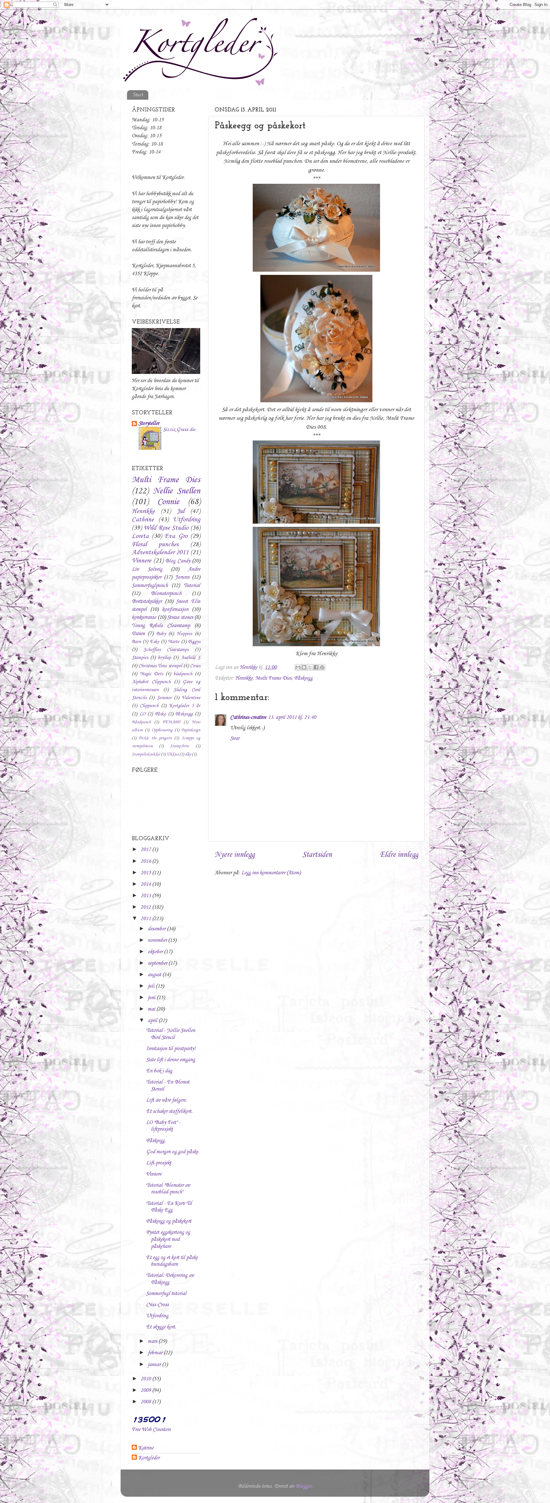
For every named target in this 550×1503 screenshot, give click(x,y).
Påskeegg (303, 678)
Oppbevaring (162, 730)
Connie (168, 502)
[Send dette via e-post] (298, 667)
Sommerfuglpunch (150, 586)
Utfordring (186, 520)
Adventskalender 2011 (160, 552)
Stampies (140, 658)
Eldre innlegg (399, 854)
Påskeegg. (156, 1141)
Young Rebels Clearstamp (161, 626)
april (153, 1021)
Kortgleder (148, 1458)
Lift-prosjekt (158, 1163)
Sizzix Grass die (179, 429)
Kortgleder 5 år (184, 706)
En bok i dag (159, 1071)
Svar (234, 738)
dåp (188, 754)
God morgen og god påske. (172, 1152)
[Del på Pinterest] (322, 667)
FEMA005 (171, 722)
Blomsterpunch (166, 593)
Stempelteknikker (146, 754)
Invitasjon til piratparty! (171, 1049)
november (158, 940)
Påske (160, 714)
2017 (146, 850)
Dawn (138, 634)
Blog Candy (177, 561)
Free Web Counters (151, 1430)
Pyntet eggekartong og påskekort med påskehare (168, 1239)
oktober (156, 952)
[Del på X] (310, 667)
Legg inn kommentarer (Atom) (271, 873)
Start (138, 95)
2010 (146, 1379)
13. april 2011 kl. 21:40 (292, 717)
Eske (154, 642)
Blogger (303, 1486)
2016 (146, 861)
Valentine (191, 698)
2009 (146, 1390)
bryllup (164, 658)
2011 (146, 919)
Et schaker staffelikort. (169, 1111)
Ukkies (172, 754)
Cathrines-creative (248, 717)
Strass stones (180, 617)
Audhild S (190, 658)
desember (157, 929)
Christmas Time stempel (160, 666)
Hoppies (184, 634)
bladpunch (182, 674)
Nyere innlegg (235, 854)
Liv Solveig (147, 569)
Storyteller (148, 423)
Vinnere (141, 561)
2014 (146, 884)
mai (152, 1009)
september (158, 963)
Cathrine (143, 520)
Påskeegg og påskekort (168, 1221)
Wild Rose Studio (166, 528)
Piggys (194, 642)
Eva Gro (176, 536)
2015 (146, 873)
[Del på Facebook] (316, 667)
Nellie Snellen (177, 491)
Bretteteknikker (147, 601)
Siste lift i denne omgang (170, 1060)
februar (156, 1353)
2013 (146, 896)
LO (142, 714)
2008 (146, 1402)
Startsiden (317, 854)
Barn (136, 642)
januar (155, 1365)
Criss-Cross (157, 1305)
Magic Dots (151, 674)
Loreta (140, 536)
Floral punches (155, 544)
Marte (173, 642)
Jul (180, 511)
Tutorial (192, 586)
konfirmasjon (175, 609)
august (155, 975)
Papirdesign (190, 730)
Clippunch (149, 706)
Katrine (145, 1448)
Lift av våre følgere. (166, 1100)
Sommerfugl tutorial (166, 1294)
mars (153, 1341)
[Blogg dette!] (304, 667)
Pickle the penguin (155, 738)
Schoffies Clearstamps (166, 650)
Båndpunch (141, 722)
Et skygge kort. (161, 1327)
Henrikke (244, 678)
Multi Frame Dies (273, 678)
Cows (195, 666)
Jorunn (182, 577)
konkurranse (144, 617)
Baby (161, 634)
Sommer (164, 698)
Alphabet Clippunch (151, 682)
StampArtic (179, 746)
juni (152, 998)
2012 (146, 907)
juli (152, 986)
